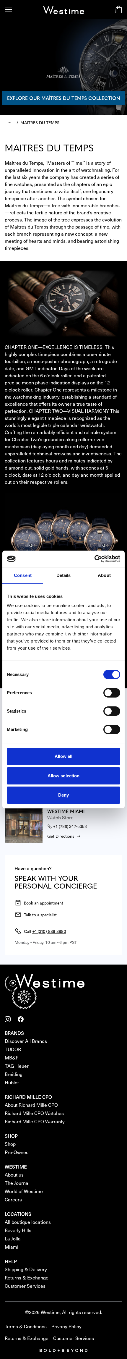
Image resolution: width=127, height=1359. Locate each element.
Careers (13, 1199)
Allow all (64, 756)
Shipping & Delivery (26, 1269)
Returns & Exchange (26, 1277)
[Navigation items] (9, 122)
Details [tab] (63, 575)
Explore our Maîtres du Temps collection (63, 98)
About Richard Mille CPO (31, 1105)
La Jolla (13, 1238)
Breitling (13, 1074)
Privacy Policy (66, 1326)
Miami (11, 1247)
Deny (63, 794)
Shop (10, 1144)
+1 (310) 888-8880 (49, 931)
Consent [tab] (23, 575)
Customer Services (25, 1286)
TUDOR (13, 1049)
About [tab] (104, 575)
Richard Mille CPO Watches (34, 1113)
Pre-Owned (17, 1152)
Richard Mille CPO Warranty (35, 1121)
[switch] (111, 693)
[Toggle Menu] (8, 9)
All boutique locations (28, 1222)
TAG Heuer (17, 1066)
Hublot (12, 1082)
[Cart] (118, 9)
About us (14, 1175)
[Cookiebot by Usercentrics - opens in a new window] (94, 559)
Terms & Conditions (26, 1326)
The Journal (17, 1183)
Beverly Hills (18, 1230)
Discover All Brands (26, 1041)
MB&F (11, 1057)
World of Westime (24, 1191)
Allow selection (64, 775)
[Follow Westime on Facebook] (21, 1019)
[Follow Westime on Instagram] (8, 1019)
